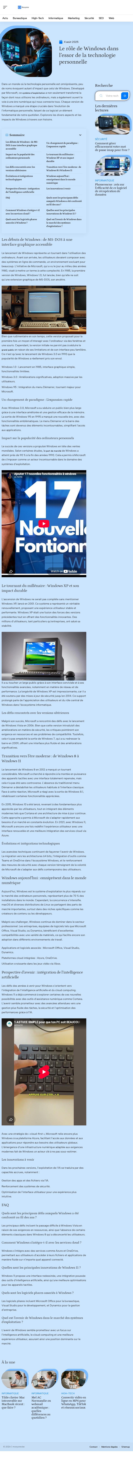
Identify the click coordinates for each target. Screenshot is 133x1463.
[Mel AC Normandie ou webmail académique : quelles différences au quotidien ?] (43, 1380)
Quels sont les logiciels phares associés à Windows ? (21, 221)
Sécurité (101, 139)
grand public (8, 350)
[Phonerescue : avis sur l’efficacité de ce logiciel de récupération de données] (112, 166)
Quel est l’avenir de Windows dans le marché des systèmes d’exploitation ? (63, 223)
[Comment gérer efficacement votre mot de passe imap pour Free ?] (112, 125)
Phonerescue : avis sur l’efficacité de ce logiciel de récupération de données (111, 189)
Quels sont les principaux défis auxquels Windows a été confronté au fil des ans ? (64, 201)
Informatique (10, 1393)
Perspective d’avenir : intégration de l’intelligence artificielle (23, 190)
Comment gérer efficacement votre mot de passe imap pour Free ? (112, 147)
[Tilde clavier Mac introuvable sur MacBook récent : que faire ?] (14, 1380)
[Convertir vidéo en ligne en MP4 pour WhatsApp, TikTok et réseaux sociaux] (73, 1380)
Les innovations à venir (58, 188)
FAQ (8, 198)
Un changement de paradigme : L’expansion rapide (62, 145)
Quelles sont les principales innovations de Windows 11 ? (61, 212)
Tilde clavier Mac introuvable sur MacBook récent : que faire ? (13, 1402)
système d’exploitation (33, 93)
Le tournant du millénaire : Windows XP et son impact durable (60, 158)
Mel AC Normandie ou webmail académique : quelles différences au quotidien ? (41, 1408)
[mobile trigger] (6, 7)
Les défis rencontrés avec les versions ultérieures (20, 169)
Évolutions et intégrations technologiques (19, 178)
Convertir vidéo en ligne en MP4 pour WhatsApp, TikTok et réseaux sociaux (73, 1402)
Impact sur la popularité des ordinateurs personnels (20, 156)
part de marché (53, 451)
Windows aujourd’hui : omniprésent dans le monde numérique (60, 179)
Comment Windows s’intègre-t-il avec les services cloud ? (23, 212)
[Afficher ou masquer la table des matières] (53, 135)
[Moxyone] (23, 7)
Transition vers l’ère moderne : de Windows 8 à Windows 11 (63, 169)
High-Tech (68, 1393)
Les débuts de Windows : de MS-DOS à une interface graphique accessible (22, 145)
